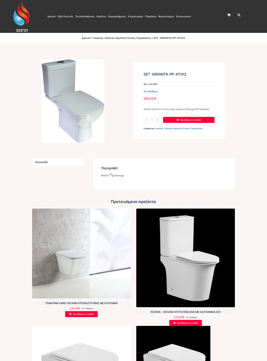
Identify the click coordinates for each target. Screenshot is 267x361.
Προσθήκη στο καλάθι (190, 120)
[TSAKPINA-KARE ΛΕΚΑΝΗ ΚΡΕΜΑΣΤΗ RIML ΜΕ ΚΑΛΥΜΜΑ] (81, 210)
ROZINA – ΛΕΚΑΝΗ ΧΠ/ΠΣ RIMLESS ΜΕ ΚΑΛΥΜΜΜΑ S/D (185, 312)
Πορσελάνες (197, 128)
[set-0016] (73, 101)
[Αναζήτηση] (239, 15)
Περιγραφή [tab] (41, 162)
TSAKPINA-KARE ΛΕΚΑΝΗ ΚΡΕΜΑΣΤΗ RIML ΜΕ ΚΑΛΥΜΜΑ (81, 303)
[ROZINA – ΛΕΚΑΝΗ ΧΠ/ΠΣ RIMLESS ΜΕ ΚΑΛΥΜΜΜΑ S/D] (185, 210)
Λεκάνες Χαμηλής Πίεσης (177, 128)
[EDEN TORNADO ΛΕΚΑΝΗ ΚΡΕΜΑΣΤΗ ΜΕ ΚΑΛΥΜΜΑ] (81, 328)
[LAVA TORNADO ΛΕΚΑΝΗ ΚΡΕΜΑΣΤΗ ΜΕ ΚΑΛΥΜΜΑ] (173, 328)
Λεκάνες (160, 128)
